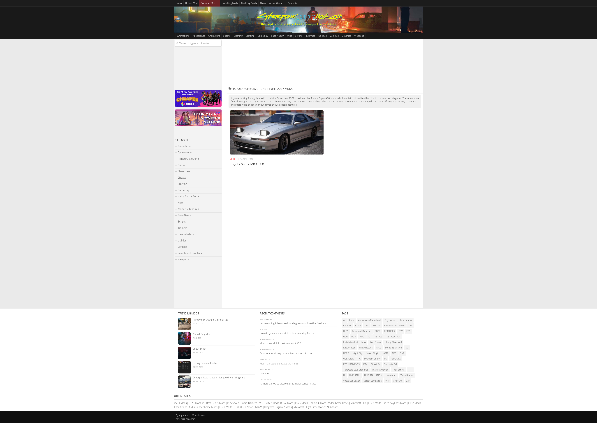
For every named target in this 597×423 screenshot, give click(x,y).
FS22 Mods (374, 403)
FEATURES (389, 331)
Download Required (361, 331)
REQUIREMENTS (351, 364)
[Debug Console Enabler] (184, 367)
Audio (181, 165)
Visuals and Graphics (190, 253)
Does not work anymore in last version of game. (287, 353)
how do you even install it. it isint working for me (287, 333)
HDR (353, 336)
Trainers (182, 228)
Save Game (184, 215)
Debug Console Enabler (206, 363)
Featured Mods (208, 3)
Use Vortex (391, 375)
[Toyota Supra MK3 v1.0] (276, 132)
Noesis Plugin (372, 353)
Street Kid (375, 364)
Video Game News (338, 403)
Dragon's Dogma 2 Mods (278, 407)
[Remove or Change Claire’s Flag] (184, 324)
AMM (351, 320)
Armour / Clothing (188, 158)
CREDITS (376, 325)
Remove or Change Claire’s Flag (210, 319)
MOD (379, 347)
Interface (310, 35)
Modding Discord (393, 347)
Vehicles (334, 35)
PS (385, 358)
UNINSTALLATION (373, 375)
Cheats (226, 35)
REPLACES (396, 358)
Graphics (346, 35)
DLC (411, 325)
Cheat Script (199, 348)
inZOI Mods (180, 403)
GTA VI (258, 407)
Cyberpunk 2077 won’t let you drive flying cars (219, 377)
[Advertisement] (325, 62)
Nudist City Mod (202, 334)
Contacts (292, 3)
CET (366, 325)
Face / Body (277, 35)
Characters (214, 35)
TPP (410, 369)
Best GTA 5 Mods (215, 403)
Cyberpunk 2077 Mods (187, 415)
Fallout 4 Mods (318, 403)
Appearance (199, 35)
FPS (408, 331)
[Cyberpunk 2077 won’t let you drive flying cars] (184, 381)
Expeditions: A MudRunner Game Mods (196, 407)
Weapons (359, 35)
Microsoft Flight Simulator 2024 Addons (316, 407)
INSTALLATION (393, 336)
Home (179, 3)
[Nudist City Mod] (184, 338)
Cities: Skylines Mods (394, 403)
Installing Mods (230, 3)
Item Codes (375, 342)
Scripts (298, 35)
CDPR (358, 325)
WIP (387, 380)
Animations (183, 35)
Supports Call (390, 364)
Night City (357, 353)
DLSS (345, 331)
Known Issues (366, 347)
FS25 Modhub (196, 403)
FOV (400, 331)
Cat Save (347, 325)
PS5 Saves (233, 403)
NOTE (385, 353)
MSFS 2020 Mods (269, 403)
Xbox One (398, 380)
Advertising (181, 419)
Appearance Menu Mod (369, 320)
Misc (289, 35)
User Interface (186, 234)
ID (369, 336)
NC (406, 347)
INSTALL (378, 336)
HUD (362, 336)
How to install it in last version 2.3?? (280, 343)
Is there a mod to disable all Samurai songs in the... (288, 383)
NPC (394, 353)
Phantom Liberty (372, 358)
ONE (402, 353)
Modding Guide (249, 3)
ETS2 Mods (414, 403)
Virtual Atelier (406, 375)
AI (344, 320)
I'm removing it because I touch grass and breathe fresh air (293, 323)
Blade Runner (405, 320)
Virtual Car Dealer (351, 380)
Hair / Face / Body (188, 196)
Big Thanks (390, 320)
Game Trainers (249, 403)
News (263, 3)
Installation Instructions (354, 342)
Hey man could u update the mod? (279, 363)
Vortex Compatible (373, 380)
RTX (365, 364)
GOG (345, 336)
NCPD (346, 353)
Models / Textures (188, 209)
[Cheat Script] (184, 353)
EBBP (377, 331)
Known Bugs (349, 347)
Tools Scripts (398, 369)
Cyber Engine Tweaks (394, 325)
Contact (191, 419)
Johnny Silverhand (393, 342)
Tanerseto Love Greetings (355, 369)
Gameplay (263, 35)
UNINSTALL (355, 375)
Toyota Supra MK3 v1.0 (247, 164)
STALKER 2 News (243, 407)
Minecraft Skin (358, 403)
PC (359, 358)
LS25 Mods (301, 403)
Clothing (238, 35)
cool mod (265, 373)
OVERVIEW (348, 358)
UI (344, 375)
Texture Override (380, 369)
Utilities (322, 35)
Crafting (250, 35)
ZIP (408, 380)
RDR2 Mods (286, 403)
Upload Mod (191, 3)
